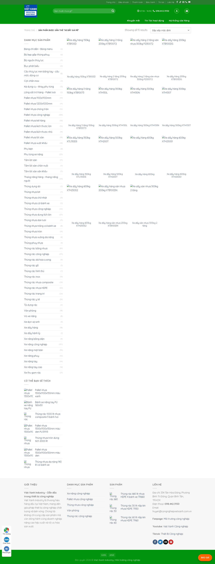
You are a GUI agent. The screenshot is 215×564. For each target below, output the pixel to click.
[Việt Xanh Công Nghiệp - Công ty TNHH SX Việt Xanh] (36, 11)
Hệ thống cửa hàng (179, 20)
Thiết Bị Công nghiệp (172, 533)
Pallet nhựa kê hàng (34, 120)
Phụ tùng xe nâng (33, 154)
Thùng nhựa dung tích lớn (37, 214)
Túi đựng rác (30, 304)
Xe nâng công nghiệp (35, 344)
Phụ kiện (28, 148)
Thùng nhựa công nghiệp (37, 208)
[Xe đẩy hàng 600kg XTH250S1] (176, 153)
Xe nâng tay (30, 361)
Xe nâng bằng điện (34, 338)
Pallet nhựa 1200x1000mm (38, 103)
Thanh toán (137, 2)
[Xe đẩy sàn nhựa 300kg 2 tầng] (144, 202)
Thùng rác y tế (32, 299)
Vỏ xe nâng (30, 316)
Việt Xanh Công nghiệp (175, 526)
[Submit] (112, 10)
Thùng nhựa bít (32, 191)
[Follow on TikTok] (180, 2)
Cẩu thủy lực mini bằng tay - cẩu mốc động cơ (41, 73)
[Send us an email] (183, 2)
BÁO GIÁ (205, 557)
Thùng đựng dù (32, 186)
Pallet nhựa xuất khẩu (35, 143)
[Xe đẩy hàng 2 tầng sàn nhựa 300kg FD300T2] (144, 55)
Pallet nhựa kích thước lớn (37, 126)
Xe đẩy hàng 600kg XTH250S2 (81, 224)
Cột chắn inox (31, 80)
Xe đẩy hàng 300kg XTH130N (144, 125)
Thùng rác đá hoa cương (37, 259)
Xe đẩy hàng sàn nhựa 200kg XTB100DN (113, 224)
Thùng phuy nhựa (33, 242)
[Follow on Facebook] (177, 2)
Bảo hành (150, 2)
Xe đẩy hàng (31, 327)
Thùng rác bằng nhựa (35, 248)
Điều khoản (123, 2)
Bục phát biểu (31, 66)
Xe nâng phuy (31, 355)
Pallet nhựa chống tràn (36, 109)
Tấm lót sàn (30, 160)
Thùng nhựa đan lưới (35, 220)
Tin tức (161, 2)
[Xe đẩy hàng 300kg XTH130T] (176, 104)
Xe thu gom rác (32, 372)
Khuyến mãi (133, 20)
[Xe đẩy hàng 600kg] (144, 153)
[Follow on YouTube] (189, 2)
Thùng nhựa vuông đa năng (39, 237)
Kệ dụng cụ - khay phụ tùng (39, 86)
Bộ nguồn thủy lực (34, 60)
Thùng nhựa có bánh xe (36, 203)
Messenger (6, 552)
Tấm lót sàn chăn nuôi (36, 165)
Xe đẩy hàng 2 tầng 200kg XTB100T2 (113, 78)
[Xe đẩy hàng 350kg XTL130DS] (81, 153)
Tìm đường (7, 534)
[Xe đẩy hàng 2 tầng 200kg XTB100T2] (113, 55)
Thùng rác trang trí (34, 293)
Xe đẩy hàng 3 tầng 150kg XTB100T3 (81, 126)
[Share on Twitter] (160, 542)
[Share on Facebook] (155, 542)
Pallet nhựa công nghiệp (37, 114)
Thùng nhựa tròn (33, 231)
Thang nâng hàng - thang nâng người (41, 179)
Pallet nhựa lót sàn (34, 137)
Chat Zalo (6, 543)
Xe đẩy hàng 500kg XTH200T (113, 175)
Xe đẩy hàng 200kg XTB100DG (176, 78)
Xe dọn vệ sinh (32, 321)
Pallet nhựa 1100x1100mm (37, 97)
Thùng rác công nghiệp (36, 254)
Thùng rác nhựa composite (38, 282)
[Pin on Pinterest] (170, 542)
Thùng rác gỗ (31, 265)
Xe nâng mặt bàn (33, 350)
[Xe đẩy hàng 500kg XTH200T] (113, 153)
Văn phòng (30, 310)
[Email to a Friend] (165, 542)
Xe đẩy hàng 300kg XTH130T (176, 125)
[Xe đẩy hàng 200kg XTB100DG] (176, 55)
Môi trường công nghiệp (176, 518)
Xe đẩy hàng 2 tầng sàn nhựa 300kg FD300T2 (144, 78)
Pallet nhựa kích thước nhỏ (38, 131)
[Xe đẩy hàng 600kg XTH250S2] (81, 202)
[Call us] (186, 2)
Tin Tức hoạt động (154, 20)
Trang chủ (110, 2)
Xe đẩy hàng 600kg (144, 174)
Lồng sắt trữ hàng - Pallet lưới (40, 92)
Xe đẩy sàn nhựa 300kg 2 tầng (144, 224)
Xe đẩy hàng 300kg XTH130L (113, 125)
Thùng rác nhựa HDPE (36, 287)
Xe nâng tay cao (33, 367)
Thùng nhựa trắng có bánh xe (40, 225)
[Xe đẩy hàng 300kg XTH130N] (144, 104)
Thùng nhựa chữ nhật (35, 197)
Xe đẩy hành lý (32, 333)
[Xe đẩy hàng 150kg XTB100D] (81, 55)
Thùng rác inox (32, 276)
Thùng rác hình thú (34, 271)
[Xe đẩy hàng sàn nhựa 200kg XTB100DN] (113, 202)
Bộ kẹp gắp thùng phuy (36, 54)
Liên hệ (170, 2)
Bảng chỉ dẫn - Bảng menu (38, 49)
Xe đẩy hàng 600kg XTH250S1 (176, 175)
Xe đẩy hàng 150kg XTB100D (81, 76)
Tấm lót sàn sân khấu (35, 171)
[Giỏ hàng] (186, 11)
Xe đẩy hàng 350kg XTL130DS (81, 175)
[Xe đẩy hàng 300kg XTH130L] (113, 104)
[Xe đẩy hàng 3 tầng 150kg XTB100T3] (81, 104)
